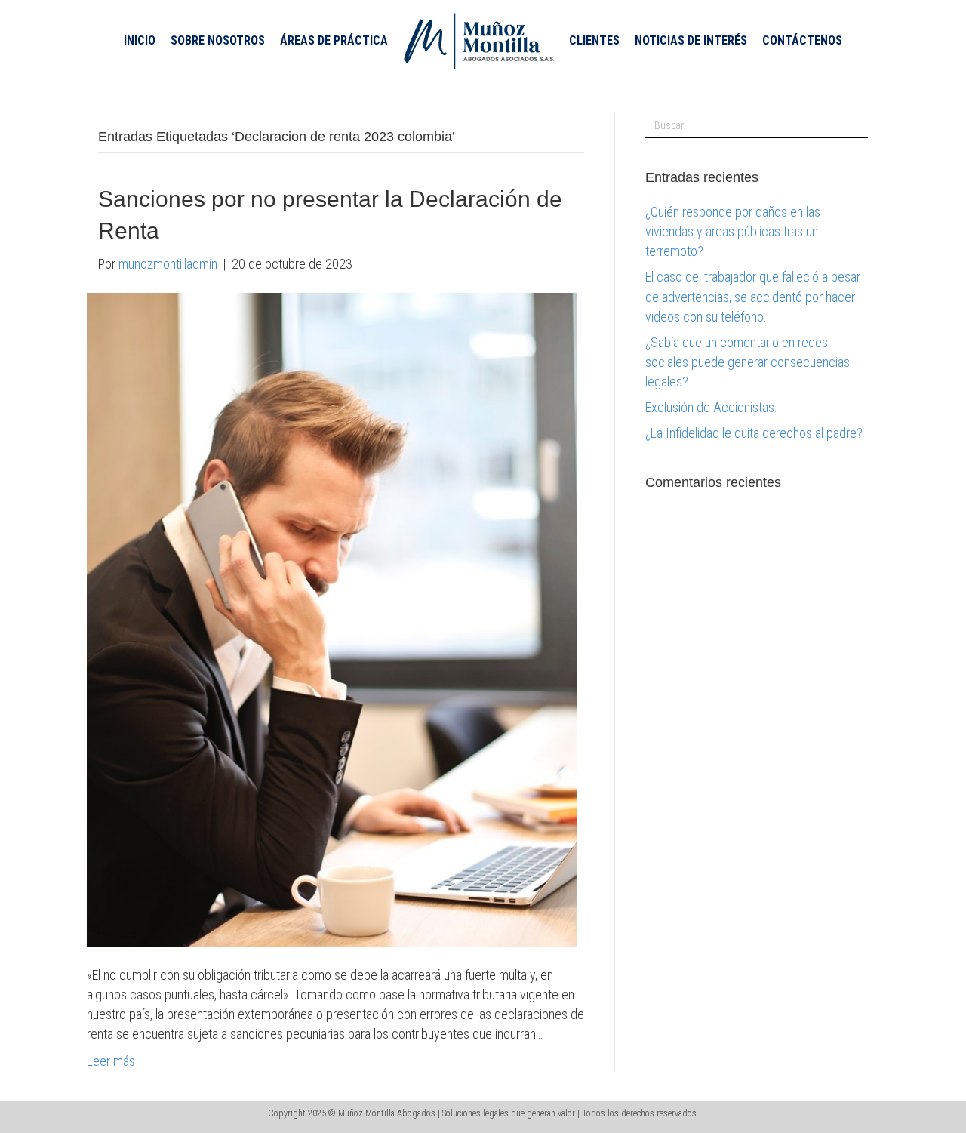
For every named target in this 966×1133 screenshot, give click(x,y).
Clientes (594, 40)
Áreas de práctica (334, 40)
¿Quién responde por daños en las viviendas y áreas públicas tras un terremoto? (732, 231)
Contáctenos (802, 40)
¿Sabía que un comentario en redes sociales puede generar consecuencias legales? (747, 361)
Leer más (111, 1061)
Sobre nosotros (218, 40)
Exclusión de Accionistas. (711, 407)
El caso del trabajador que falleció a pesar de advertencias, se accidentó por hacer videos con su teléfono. (752, 296)
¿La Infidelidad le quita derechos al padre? (754, 433)
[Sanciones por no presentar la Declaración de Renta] (332, 619)
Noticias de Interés (691, 40)
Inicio (139, 40)
